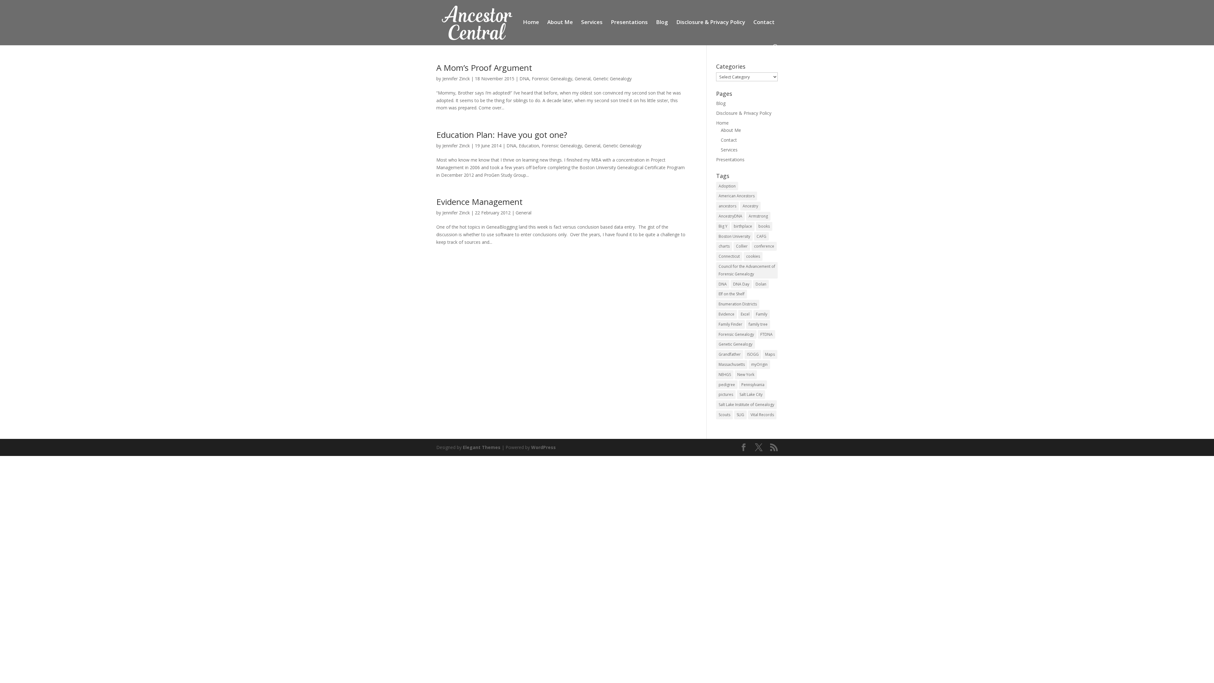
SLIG (740, 414)
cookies (753, 256)
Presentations (629, 23)
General (583, 79)
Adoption (727, 186)
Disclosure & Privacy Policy (710, 23)
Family (761, 314)
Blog (662, 23)
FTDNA (766, 334)
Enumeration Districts (738, 304)
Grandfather (730, 354)
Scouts (724, 414)
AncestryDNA (730, 216)
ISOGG (753, 354)
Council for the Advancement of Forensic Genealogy (747, 270)
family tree (758, 324)
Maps (770, 354)
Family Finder (730, 324)
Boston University (734, 236)
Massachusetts (732, 364)
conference (764, 246)
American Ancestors (737, 196)
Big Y (723, 226)
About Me (560, 23)
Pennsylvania (752, 384)
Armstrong (758, 216)
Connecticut (729, 256)
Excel (745, 314)
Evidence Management (479, 201)
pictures (726, 394)
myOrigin (759, 364)
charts (724, 246)
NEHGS (725, 374)
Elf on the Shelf (732, 294)
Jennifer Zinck (456, 79)
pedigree (727, 384)
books (764, 226)
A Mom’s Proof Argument (484, 67)
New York (745, 374)
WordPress (543, 447)
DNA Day (741, 284)
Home (531, 23)
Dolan (761, 284)
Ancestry (750, 206)
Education (529, 146)
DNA (524, 79)
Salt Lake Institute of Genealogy (746, 404)
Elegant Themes (481, 447)
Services (592, 23)
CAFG (761, 236)
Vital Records (762, 414)
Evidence (726, 314)
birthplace (743, 226)
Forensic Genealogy (552, 79)
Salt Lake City (751, 394)
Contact (764, 23)
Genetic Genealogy (612, 79)
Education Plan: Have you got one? (501, 134)
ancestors (727, 206)
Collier (742, 246)
